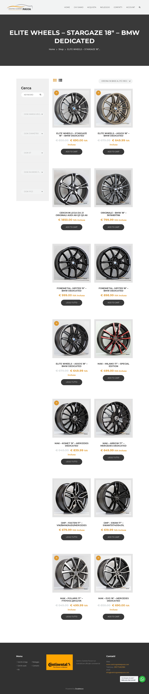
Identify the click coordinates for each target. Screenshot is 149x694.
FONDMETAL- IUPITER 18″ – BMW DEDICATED (113, 289)
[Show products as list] (60, 80)
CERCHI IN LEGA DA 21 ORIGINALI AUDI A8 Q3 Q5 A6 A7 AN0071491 (72, 215)
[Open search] (139, 7)
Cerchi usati (22, 665)
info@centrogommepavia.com (117, 672)
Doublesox (79, 688)
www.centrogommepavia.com (117, 664)
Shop (61, 49)
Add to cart (72, 152)
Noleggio (35, 662)
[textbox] (32, 114)
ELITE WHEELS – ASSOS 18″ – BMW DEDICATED (113, 134)
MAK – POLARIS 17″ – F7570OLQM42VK (71, 599)
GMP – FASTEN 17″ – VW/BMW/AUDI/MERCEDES (72, 524)
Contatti (35, 665)
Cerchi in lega (22, 662)
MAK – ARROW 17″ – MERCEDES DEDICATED (113, 444)
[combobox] (32, 114)
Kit (19, 669)
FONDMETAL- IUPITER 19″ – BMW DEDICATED (71, 289)
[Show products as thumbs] (54, 80)
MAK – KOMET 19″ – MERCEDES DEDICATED (71, 444)
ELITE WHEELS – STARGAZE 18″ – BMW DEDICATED (71, 134)
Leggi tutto (71, 303)
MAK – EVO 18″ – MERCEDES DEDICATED (113, 599)
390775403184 (119, 667)
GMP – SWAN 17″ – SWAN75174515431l (113, 524)
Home (52, 49)
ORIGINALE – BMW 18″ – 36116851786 (113, 214)
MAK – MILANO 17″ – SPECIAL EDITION (113, 365)
